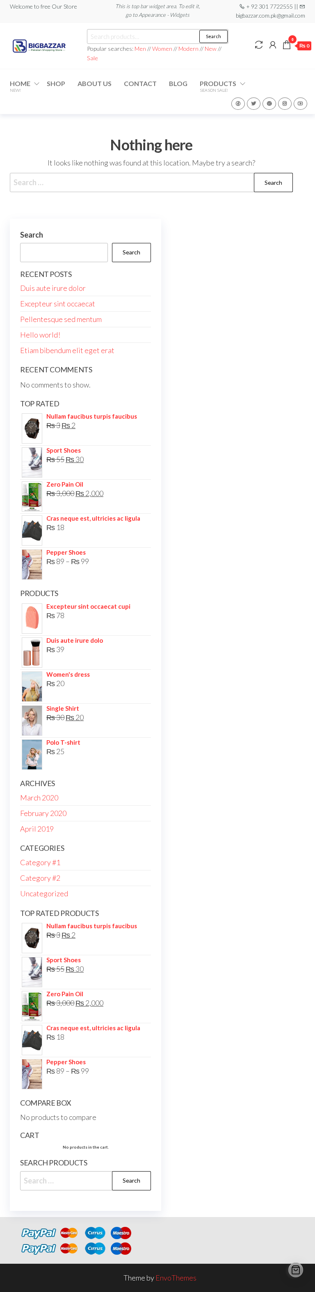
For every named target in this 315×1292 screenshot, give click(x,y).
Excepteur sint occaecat (57, 303)
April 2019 (37, 828)
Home (20, 86)
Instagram (285, 103)
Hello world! (40, 334)
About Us (95, 83)
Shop (56, 83)
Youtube (300, 103)
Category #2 (40, 877)
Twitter (253, 103)
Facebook (238, 103)
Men (140, 48)
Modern (188, 48)
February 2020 (43, 813)
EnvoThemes (175, 1277)
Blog (178, 83)
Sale (92, 57)
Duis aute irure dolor (53, 287)
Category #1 (40, 862)
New (211, 48)
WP (269, 103)
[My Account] (272, 44)
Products (218, 86)
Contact (140, 83)
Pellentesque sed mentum (61, 319)
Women (162, 48)
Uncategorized (44, 893)
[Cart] (295, 1270)
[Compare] (258, 44)
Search (213, 36)
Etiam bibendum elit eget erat (67, 350)
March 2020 (39, 797)
